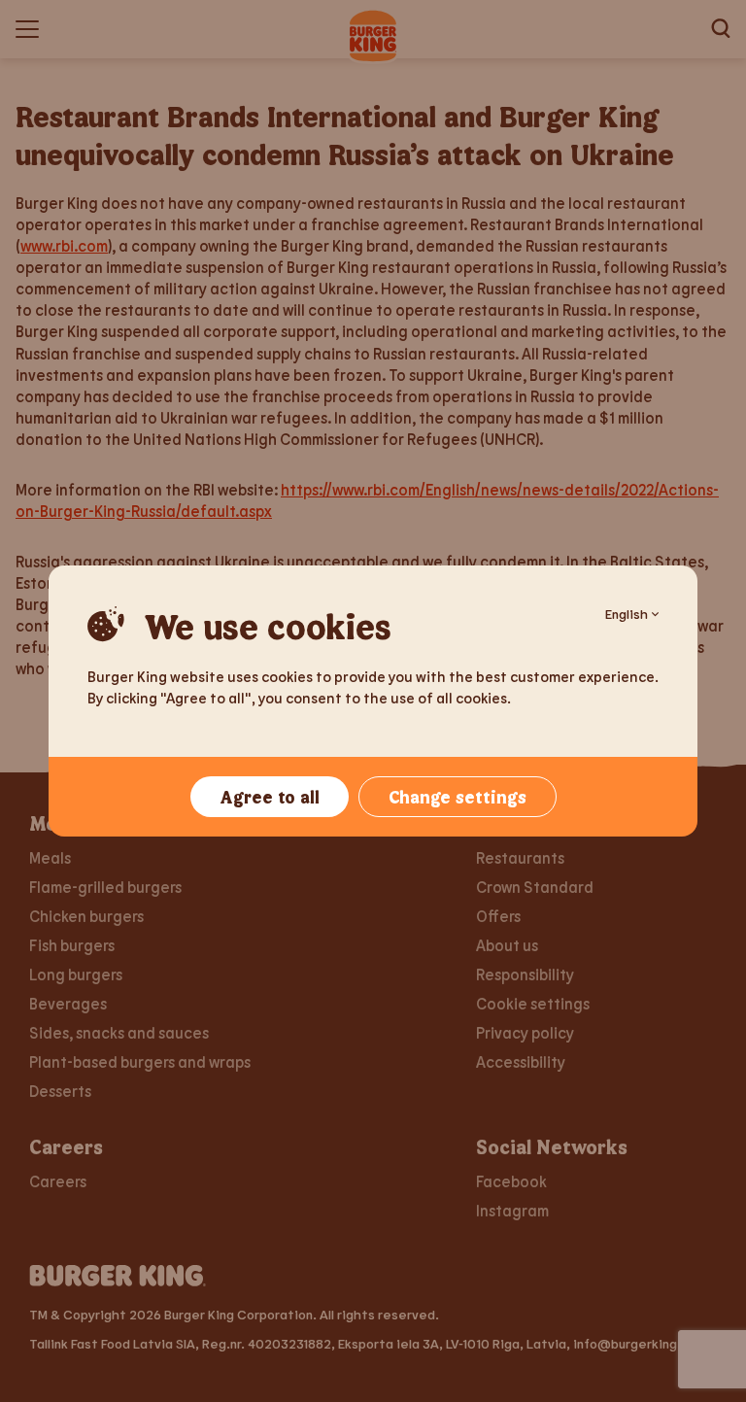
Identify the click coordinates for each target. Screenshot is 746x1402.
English (626, 613)
